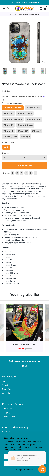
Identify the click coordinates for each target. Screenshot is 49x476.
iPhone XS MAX (25, 125)
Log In (5, 381)
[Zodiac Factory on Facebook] (23, 366)
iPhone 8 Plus (10, 136)
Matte (6, 147)
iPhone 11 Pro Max (12, 119)
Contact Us (7, 408)
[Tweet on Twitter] (17, 173)
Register (6, 385)
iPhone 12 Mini (25, 113)
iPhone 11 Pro (34, 119)
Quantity (5, 153)
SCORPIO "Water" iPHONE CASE (27, 14)
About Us (6, 432)
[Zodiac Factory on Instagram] (26, 366)
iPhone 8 (25, 136)
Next (44, 42)
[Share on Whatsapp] (26, 173)
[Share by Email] (35, 173)
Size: (12, 103)
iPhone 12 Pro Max (12, 107)
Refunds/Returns (9, 417)
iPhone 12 (8, 113)
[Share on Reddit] (31, 173)
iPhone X (36, 131)
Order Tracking (8, 389)
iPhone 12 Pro (34, 107)
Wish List (6, 393)
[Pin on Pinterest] (21, 173)
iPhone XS (8, 131)
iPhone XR (23, 131)
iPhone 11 (8, 125)
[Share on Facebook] (12, 173)
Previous (4, 42)
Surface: (8, 143)
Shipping (6, 412)
